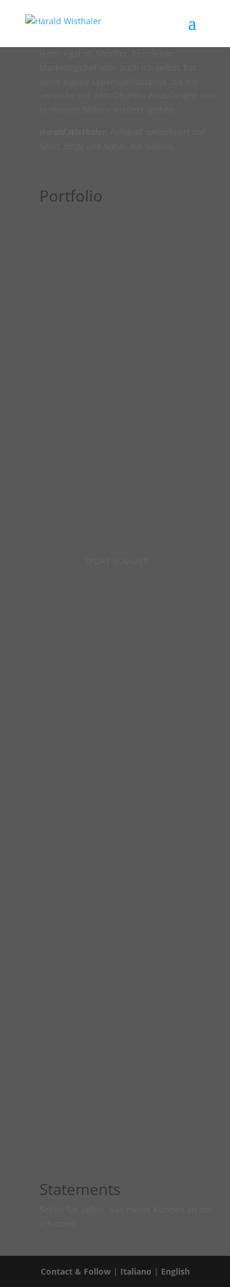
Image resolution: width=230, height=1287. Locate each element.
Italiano (136, 1271)
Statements (80, 1189)
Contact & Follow (76, 1271)
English (175, 1271)
